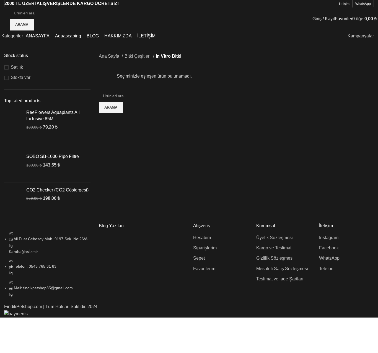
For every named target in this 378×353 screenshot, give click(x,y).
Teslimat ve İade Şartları (279, 279)
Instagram (328, 237)
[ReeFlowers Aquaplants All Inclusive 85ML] (13, 127)
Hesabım (202, 237)
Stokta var (20, 77)
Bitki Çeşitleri (138, 56)
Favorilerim (204, 268)
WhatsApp (329, 258)
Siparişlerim (205, 247)
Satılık (17, 67)
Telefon (326, 268)
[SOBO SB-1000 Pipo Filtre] (13, 166)
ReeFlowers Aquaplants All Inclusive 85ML (53, 115)
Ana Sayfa (109, 56)
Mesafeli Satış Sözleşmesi (282, 268)
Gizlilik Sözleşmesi (275, 258)
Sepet (199, 258)
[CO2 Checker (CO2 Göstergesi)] (13, 199)
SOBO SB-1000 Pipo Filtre (52, 156)
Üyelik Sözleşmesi (274, 237)
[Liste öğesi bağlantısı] (47, 264)
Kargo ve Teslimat (273, 247)
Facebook (329, 247)
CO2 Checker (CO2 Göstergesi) (57, 190)
